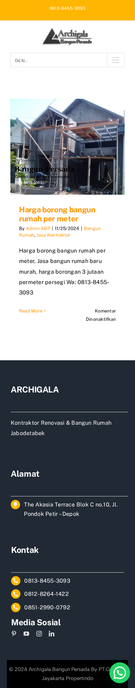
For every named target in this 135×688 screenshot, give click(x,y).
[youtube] (26, 633)
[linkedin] (51, 633)
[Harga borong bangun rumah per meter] (67, 147)
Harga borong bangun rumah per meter (57, 214)
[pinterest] (14, 633)
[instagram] (39, 633)
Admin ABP (38, 228)
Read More (30, 311)
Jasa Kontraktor (54, 235)
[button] (119, 672)
